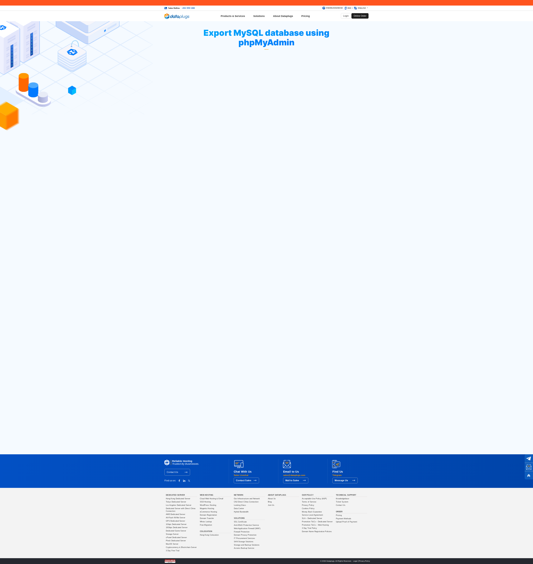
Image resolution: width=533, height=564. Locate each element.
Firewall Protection (242, 532)
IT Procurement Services (244, 538)
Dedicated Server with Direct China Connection (180, 510)
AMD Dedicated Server (175, 514)
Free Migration (206, 525)
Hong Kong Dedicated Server (178, 499)
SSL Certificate (240, 522)
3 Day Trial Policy (309, 528)
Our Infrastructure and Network (247, 499)
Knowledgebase (334, 8)
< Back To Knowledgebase (247, 301)
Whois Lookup (206, 522)
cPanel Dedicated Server (176, 537)
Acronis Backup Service (244, 548)
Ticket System (342, 502)
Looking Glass (240, 505)
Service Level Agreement (312, 515)
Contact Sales (243, 480)
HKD (349, 8)
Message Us (341, 480)
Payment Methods (343, 519)
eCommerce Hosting (208, 512)
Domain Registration (208, 515)
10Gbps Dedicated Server (177, 527)
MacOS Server (172, 544)
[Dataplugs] (176, 16)
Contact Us (172, 472)
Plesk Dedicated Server (176, 541)
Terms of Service (309, 502)
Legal (355, 561)
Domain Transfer (207, 518)
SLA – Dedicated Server (312, 518)
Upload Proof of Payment (346, 522)
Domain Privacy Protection (245, 535)
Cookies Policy (308, 508)
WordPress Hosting (208, 505)
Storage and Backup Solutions (246, 545)
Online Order (360, 16)
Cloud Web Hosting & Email (211, 499)
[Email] (529, 467)
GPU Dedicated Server (175, 521)
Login (346, 16)
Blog (270, 502)
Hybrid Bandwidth (241, 512)
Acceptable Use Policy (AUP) (314, 499)
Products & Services (233, 16)
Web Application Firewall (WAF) (247, 528)
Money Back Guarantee (312, 512)
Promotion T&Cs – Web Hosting (315, 525)
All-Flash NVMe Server (175, 518)
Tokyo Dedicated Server (176, 502)
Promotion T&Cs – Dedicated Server (317, 522)
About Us (272, 499)
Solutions (259, 16)
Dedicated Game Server (176, 531)
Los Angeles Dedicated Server (178, 505)
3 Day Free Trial (172, 551)
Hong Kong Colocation (209, 535)
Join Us (271, 505)
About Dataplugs (283, 16)
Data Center (239, 508)
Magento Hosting (207, 508)
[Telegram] (529, 458)
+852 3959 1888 (188, 8)
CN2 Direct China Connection (246, 502)
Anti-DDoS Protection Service (246, 525)
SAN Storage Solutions (243, 542)
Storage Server (172, 534)
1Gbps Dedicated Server (176, 524)
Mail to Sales (292, 480)
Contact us (203, 448)
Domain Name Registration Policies (317, 532)
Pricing (305, 16)
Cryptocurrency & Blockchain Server (181, 547)
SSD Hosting (205, 502)
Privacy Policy (308, 505)
